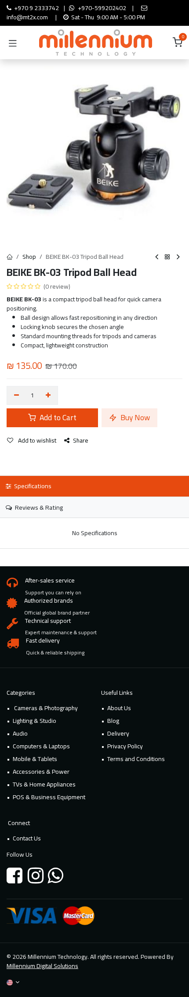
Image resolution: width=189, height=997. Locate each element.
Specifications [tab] (32, 486)
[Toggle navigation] (13, 42)
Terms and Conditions (136, 759)
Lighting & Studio (34, 720)
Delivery (118, 733)
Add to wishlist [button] (36, 440)
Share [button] (80, 440)
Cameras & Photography (45, 708)
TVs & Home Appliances (44, 784)
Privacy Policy (125, 746)
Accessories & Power (41, 771)
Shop (29, 256)
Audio (20, 733)
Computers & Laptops (41, 746)
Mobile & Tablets (35, 759)
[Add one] (48, 396)
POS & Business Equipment (49, 797)
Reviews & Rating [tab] (38, 507)
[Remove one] (16, 396)
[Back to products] (167, 257)
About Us (119, 708)
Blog (113, 720)
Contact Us (27, 838)
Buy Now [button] (134, 417)
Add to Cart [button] (57, 417)
